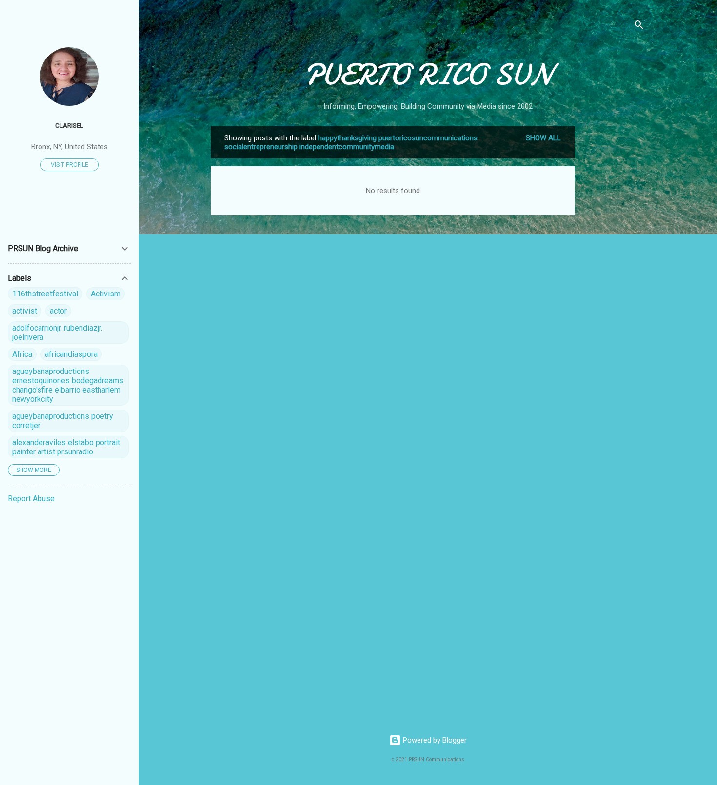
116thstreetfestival (45, 293)
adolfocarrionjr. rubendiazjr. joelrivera (57, 332)
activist (24, 310)
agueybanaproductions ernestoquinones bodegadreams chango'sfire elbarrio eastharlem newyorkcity (67, 385)
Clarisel (69, 125)
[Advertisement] (613, 272)
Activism (105, 293)
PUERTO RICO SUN (428, 75)
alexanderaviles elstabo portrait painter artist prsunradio (66, 447)
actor (58, 310)
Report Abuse (31, 498)
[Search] (639, 26)
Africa (22, 354)
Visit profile (69, 164)
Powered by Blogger (434, 740)
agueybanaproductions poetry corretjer (62, 421)
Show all (543, 138)
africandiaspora (71, 354)
